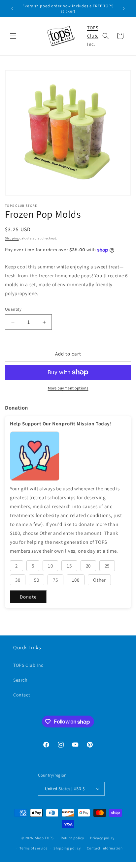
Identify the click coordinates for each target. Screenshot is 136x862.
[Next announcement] (124, 8)
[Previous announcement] (12, 8)
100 (76, 580)
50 (36, 580)
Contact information (104, 848)
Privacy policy (102, 838)
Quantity (13, 309)
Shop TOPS (44, 838)
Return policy (72, 838)
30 (17, 580)
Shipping (12, 238)
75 (55, 580)
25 (107, 566)
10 (50, 566)
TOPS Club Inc (28, 665)
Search (20, 680)
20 (88, 566)
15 (69, 566)
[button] (13, 36)
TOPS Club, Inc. (92, 36)
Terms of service (33, 848)
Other (99, 580)
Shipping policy (67, 848)
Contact (21, 695)
